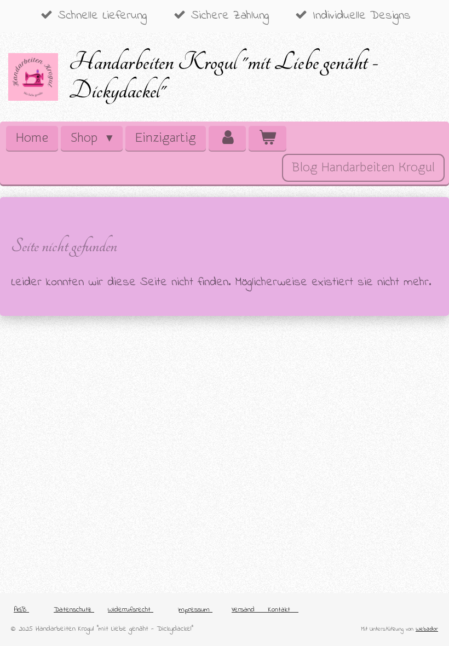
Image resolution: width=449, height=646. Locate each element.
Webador (427, 629)
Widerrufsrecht (130, 609)
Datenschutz (74, 609)
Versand (243, 609)
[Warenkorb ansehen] (267, 138)
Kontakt (283, 609)
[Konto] (227, 138)
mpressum (195, 609)
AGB (21, 609)
